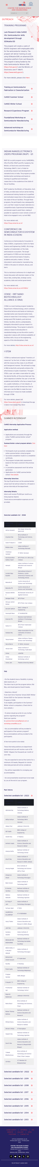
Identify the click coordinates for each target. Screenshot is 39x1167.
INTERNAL (24, 1130)
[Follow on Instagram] (27, 1156)
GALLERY (21, 1132)
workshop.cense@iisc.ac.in (12, 723)
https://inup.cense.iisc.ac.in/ (13, 223)
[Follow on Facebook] (11, 1156)
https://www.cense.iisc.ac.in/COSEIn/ (16, 288)
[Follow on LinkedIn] (19, 1156)
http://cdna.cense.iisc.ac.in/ (25, 345)
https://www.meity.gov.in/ (13, 72)
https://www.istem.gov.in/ (12, 402)
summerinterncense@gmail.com (16, 721)
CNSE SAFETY (11, 1130)
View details (14, 475)
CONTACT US (24, 1134)
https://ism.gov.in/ (11, 67)
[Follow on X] (23, 1156)
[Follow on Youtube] (15, 1156)
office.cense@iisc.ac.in (19, 1139)
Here (28, 78)
